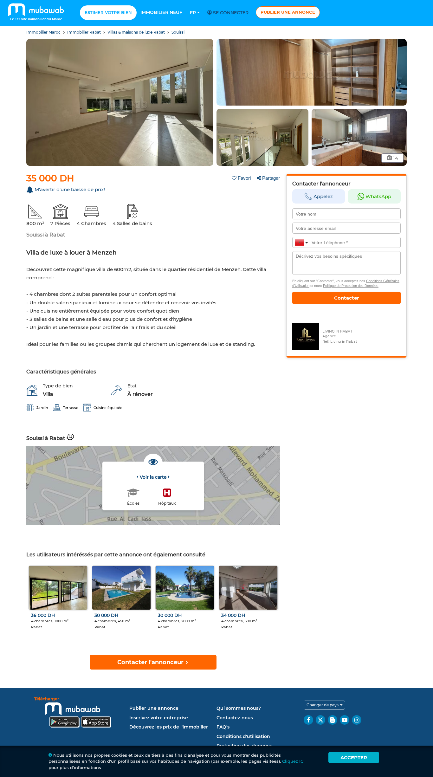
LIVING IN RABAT (337, 331)
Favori (244, 178)
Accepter (353, 757)
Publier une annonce (288, 12)
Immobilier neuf (161, 12)
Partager (271, 178)
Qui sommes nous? (239, 708)
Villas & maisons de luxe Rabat (136, 32)
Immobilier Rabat (84, 32)
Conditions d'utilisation (243, 736)
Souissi (177, 32)
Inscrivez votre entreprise (158, 718)
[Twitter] (320, 720)
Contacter (346, 298)
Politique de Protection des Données (350, 286)
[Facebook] (308, 720)
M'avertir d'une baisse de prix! (70, 189)
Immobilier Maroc (43, 32)
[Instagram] (356, 720)
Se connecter (230, 13)
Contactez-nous (235, 718)
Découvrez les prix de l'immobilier (168, 727)
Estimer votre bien (108, 12)
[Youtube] (344, 720)
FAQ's (223, 727)
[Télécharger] (80, 713)
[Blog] (332, 720)
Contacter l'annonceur (151, 662)
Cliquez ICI (293, 761)
